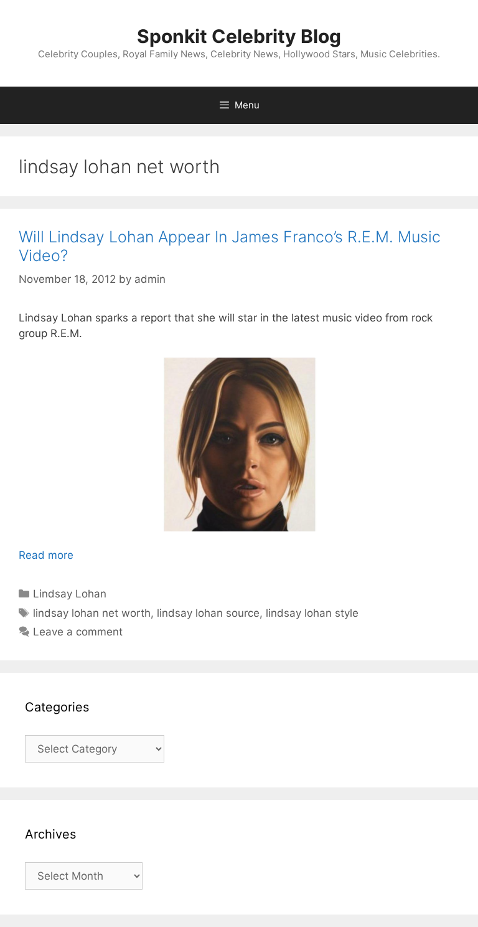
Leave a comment (78, 631)
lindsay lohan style (312, 613)
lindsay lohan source (208, 613)
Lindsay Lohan (69, 593)
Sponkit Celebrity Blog (239, 36)
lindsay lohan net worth (92, 613)
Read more (46, 555)
